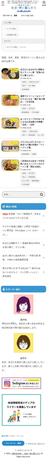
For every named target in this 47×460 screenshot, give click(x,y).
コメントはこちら (27, 15)
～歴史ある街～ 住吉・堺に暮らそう (25, 454)
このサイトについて (24, 450)
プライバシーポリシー (36, 444)
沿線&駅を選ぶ (12, 35)
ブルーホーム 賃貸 (10, 15)
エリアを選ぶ (11, 29)
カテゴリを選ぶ (12, 47)
